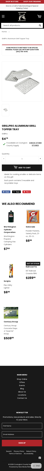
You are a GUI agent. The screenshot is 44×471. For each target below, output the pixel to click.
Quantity (5, 154)
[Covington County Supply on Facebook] (40, 458)
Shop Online (22, 379)
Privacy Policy (19, 451)
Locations (22, 395)
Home (4, 31)
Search (9, 451)
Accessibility (28, 454)
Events (22, 385)
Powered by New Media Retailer (21, 467)
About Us (22, 392)
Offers (22, 382)
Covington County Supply (24, 464)
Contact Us (22, 398)
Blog (22, 388)
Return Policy (31, 451)
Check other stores (35, 144)
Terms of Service (15, 454)
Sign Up (22, 443)
